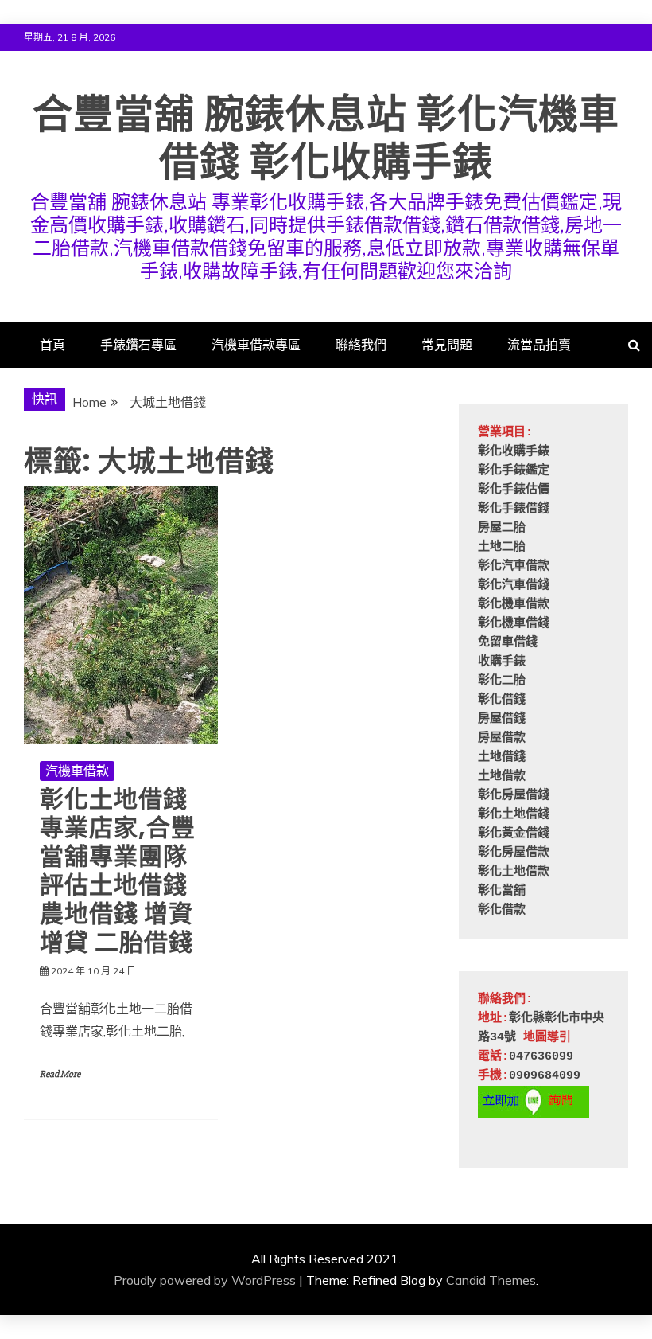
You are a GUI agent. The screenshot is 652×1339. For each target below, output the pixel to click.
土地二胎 (502, 547)
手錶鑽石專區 (138, 345)
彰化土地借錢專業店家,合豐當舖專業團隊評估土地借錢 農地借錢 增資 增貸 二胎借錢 (118, 870)
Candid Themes (491, 1280)
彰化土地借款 (513, 872)
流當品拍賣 (539, 345)
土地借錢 (502, 757)
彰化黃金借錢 (513, 834)
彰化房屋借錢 (513, 795)
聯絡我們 (361, 345)
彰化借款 (502, 910)
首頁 (52, 345)
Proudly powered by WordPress (205, 1280)
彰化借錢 (502, 700)
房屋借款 (502, 738)
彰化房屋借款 (513, 853)
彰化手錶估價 (513, 490)
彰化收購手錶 (513, 452)
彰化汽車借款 (513, 566)
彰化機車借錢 (513, 623)
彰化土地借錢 (513, 815)
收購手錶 (502, 662)
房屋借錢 (502, 719)
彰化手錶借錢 (513, 509)
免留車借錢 (508, 643)
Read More (60, 1074)
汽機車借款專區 (256, 345)
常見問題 (446, 345)
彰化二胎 (502, 681)
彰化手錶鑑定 (513, 471)
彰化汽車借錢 (513, 585)
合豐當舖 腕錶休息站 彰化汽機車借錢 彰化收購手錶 (326, 138)
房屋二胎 (502, 528)
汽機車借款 (77, 771)
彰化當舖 (502, 891)
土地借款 (502, 776)
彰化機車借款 (513, 604)
